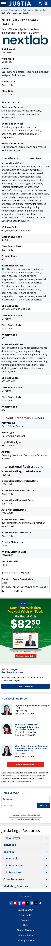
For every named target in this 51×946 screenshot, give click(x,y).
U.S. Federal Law (13, 865)
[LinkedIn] (11, 903)
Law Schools (10, 858)
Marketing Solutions (15, 886)
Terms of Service (25, 930)
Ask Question (25, 686)
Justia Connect (25, 910)
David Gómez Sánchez (13, 426)
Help (25, 925)
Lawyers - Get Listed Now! (25, 815)
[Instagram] (23, 903)
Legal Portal (25, 915)
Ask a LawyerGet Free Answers (12, 671)
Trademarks (14, 10)
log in (11, 455)
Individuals (9, 844)
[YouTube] (15, 903)
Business (8, 851)
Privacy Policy (25, 935)
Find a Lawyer (10, 792)
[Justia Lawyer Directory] (40, 903)
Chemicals (40, 10)
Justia (4, 10)
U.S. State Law (12, 872)
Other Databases (13, 879)
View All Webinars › (25, 764)
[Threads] (27, 903)
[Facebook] (19, 903)
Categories (28, 10)
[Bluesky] (31, 903)
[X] (36, 903)
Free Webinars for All (14, 698)
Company (25, 920)
